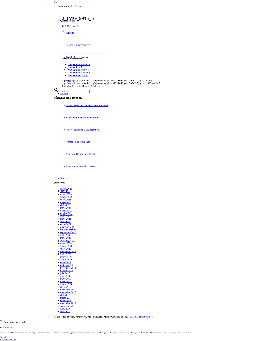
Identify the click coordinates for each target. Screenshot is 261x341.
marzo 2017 (66, 297)
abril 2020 (65, 240)
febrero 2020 (66, 246)
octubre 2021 (66, 213)
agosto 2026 (66, 188)
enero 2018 (65, 287)
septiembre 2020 (68, 232)
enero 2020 (65, 248)
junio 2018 (65, 276)
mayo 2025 (65, 202)
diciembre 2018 (67, 265)
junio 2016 (65, 308)
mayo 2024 (65, 208)
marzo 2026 (66, 194)
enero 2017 (65, 300)
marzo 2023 (66, 210)
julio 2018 (65, 273)
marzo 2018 (66, 281)
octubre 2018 (66, 270)
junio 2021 (65, 216)
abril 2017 (65, 295)
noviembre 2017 (68, 292)
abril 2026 (65, 191)
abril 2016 (65, 311)
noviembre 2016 (68, 303)
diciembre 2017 (67, 289)
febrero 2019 (66, 259)
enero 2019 (65, 262)
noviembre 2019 (68, 251)
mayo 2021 (65, 218)
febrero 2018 (66, 284)
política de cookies (155, 333)
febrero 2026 (66, 197)
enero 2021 (65, 224)
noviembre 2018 (68, 268)
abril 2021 (65, 221)
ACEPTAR (5, 337)
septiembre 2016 (68, 306)
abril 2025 (65, 205)
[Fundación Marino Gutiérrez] (69, 6)
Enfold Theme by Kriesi (141, 316)
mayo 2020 (65, 238)
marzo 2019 (66, 257)
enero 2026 (65, 199)
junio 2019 (65, 254)
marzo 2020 (66, 243)
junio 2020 (65, 235)
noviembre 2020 (68, 229)
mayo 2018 (65, 278)
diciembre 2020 (67, 227)
